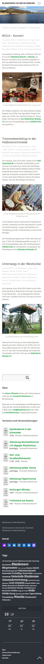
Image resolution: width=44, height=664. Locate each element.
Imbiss (4, 46)
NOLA (20, 49)
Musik (28, 588)
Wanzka (38, 49)
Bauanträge (35, 561)
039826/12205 (7, 247)
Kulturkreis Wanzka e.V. (25, 46)
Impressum (6, 655)
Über (4, 650)
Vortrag (25, 280)
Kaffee (38, 583)
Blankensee (20, 564)
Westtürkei (6, 283)
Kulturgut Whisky (20, 489)
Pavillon (14, 590)
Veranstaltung (7, 597)
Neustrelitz (6, 591)
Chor (19, 568)
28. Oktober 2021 (9, 146)
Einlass (12, 271)
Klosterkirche (13, 586)
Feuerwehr (7, 573)
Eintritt (19, 271)
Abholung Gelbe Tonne (23, 467)
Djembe (11, 149)
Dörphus (29, 568)
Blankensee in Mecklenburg (18, 3)
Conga (4, 149)
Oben (39, 658)
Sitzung (12, 593)
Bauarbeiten (6, 565)
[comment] (14, 545)
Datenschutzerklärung (11, 652)
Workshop (33, 156)
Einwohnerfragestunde (9, 571)
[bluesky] (29, 545)
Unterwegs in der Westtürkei (21, 264)
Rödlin (31, 590)
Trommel (6, 156)
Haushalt (27, 583)
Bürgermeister (10, 567)
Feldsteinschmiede (28, 43)
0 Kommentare (23, 40)
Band (4, 43)
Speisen (16, 277)
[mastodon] (34, 545)
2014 (37, 40)
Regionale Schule (23, 591)
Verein (5, 280)
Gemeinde (6, 576)
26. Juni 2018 (7, 268)
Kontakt (5, 658)
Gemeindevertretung (14, 579)
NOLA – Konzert (13, 36)
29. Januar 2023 (8, 40)
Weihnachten (6, 600)
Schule (5, 593)
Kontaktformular (12, 412)
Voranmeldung (14, 280)
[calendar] (19, 545)
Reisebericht (7, 277)
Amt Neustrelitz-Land (8, 561)
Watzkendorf (30, 597)
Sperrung (19, 594)
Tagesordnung (35, 593)
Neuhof (33, 588)
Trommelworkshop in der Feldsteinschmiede (19, 140)
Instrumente (15, 152)
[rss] (9, 545)
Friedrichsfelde (37, 573)
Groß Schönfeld (16, 582)
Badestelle (29, 561)
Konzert (11, 46)
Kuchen (27, 586)
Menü (39, 3)
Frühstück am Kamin (21, 500)
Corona (23, 568)
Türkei (23, 277)
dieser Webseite (12, 393)
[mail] (4, 545)
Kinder (4, 585)
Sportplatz (25, 594)
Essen (25, 271)
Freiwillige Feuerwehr (22, 573)
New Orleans (12, 49)
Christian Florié (13, 43)
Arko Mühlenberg (20, 561)
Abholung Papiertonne (23, 478)
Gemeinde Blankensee (22, 396)
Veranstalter (29, 49)
